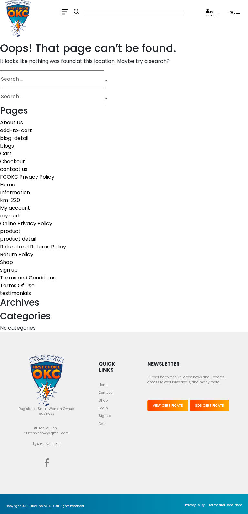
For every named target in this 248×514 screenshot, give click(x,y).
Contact (105, 392)
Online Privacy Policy (26, 223)
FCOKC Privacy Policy (27, 177)
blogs (7, 146)
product (10, 231)
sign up (9, 270)
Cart (236, 13)
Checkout (12, 161)
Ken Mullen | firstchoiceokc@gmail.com (46, 430)
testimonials (15, 293)
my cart (10, 215)
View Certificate (168, 405)
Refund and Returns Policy (33, 246)
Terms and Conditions (28, 277)
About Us (11, 122)
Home (7, 184)
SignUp (105, 416)
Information (15, 192)
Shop (6, 262)
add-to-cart (16, 130)
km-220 (10, 200)
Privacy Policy (195, 505)
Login (103, 408)
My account (212, 13)
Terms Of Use (17, 285)
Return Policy (16, 254)
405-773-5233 (48, 444)
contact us (13, 169)
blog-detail (14, 138)
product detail (18, 239)
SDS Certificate (209, 405)
